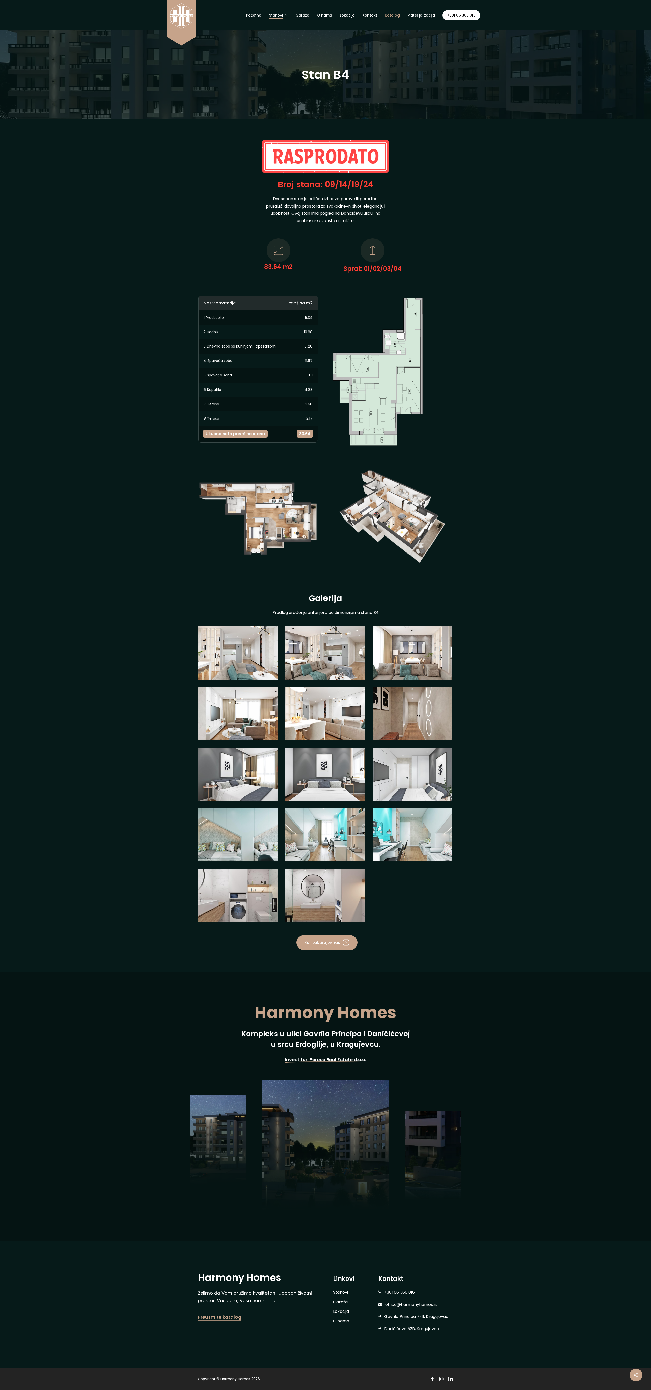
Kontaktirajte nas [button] (322, 942)
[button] (340, 1292)
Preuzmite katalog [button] (219, 1317)
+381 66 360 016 (461, 15)
